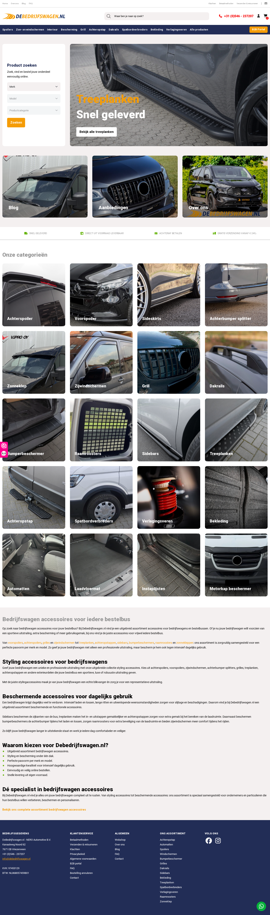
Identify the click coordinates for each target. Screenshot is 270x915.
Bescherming (69, 29)
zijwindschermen (64, 642)
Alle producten (199, 29)
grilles (46, 642)
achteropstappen (105, 642)
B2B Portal (258, 29)
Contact (74, 877)
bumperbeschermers (141, 642)
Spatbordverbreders (134, 29)
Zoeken (16, 122)
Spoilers (7, 29)
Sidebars (165, 872)
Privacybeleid (77, 854)
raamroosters (163, 642)
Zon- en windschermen (30, 29)
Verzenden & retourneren (247, 3)
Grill (83, 29)
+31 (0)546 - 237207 (238, 16)
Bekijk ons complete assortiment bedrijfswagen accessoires (44, 809)
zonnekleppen (184, 642)
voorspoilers (15, 642)
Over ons (15, 3)
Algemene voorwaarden (83, 858)
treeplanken (86, 642)
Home (5, 3)
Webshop (120, 839)
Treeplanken (167, 882)
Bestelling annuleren (81, 872)
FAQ (31, 3)
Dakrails (114, 29)
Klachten (212, 3)
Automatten (166, 844)
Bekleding (157, 29)
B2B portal (75, 863)
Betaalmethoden (226, 3)
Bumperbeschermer (171, 858)
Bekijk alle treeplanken (96, 132)
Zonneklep (166, 901)
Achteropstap (97, 29)
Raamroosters (168, 896)
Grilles (163, 863)
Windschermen (168, 854)
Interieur (52, 29)
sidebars (122, 642)
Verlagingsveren (176, 29)
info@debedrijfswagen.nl (16, 858)
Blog (24, 3)
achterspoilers (33, 642)
